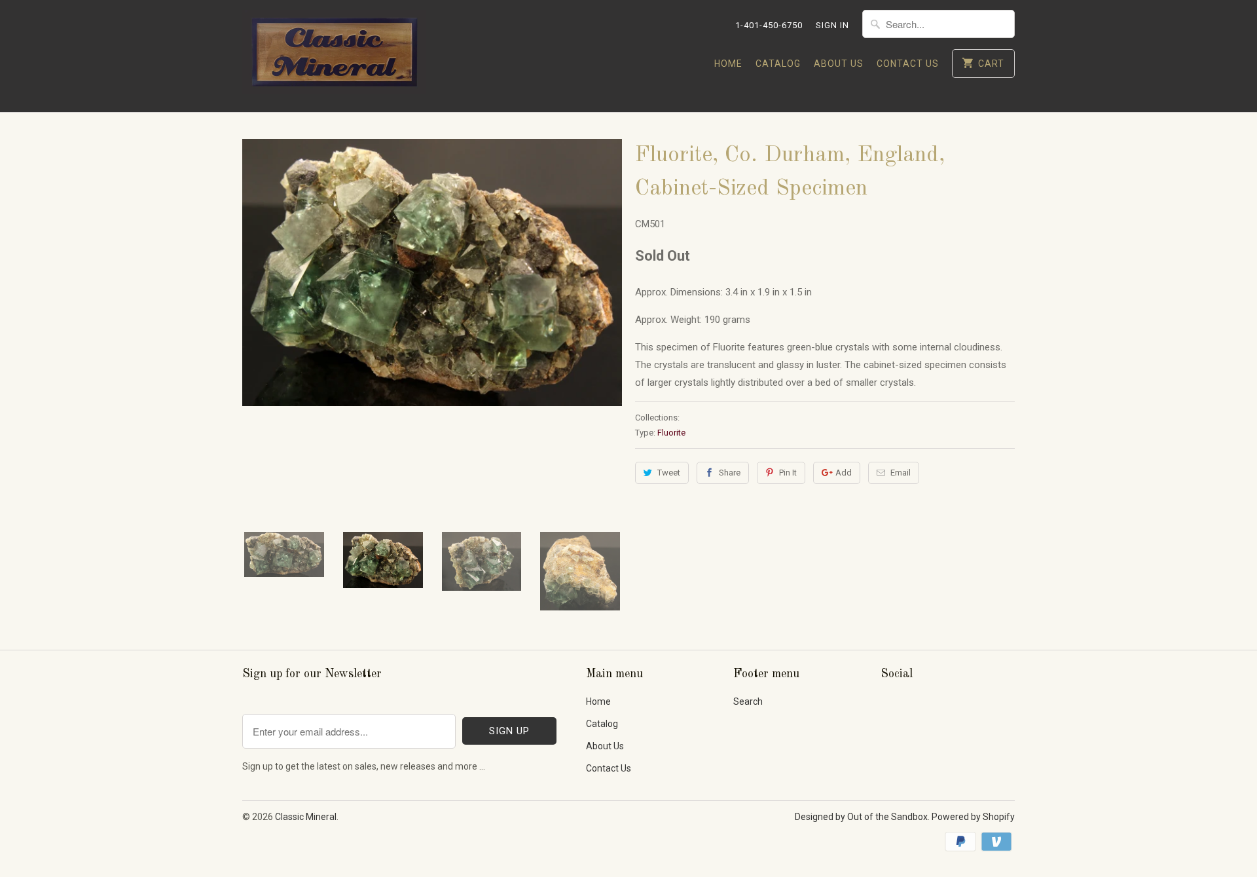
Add (843, 472)
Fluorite (671, 433)
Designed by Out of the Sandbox (861, 817)
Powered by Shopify (973, 817)
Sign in (832, 25)
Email (900, 472)
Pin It (788, 472)
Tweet (668, 472)
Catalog (778, 63)
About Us (839, 63)
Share (729, 472)
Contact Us (908, 63)
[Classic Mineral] (334, 56)
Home (728, 63)
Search (748, 701)
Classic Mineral (306, 817)
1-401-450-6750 (769, 25)
